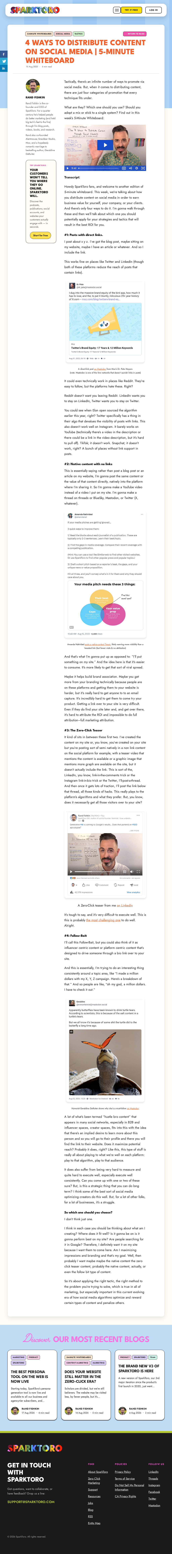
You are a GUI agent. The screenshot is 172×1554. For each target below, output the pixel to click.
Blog (90, 1510)
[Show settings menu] (136, 168)
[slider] (99, 168)
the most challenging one (103, 920)
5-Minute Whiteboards (39, 33)
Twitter (152, 1499)
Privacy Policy (123, 1472)
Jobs (90, 1503)
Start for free (40, 235)
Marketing (19, 1357)
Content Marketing (77, 1362)
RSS (90, 1516)
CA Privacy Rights (125, 1496)
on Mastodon (100, 369)
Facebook (154, 1492)
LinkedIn (153, 1472)
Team (152, 1357)
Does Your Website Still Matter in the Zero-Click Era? (83, 1377)
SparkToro (18, 1362)
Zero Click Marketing (94, 1481)
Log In (153, 10)
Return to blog (135, 33)
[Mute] (130, 168)
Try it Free (131, 10)
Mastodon (154, 1505)
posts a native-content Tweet (97, 644)
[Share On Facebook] (4, 54)
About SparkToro (98, 1472)
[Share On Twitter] (4, 61)
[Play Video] (67, 168)
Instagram (154, 1485)
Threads (153, 1479)
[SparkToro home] (35, 10)
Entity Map (94, 1523)
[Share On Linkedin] (4, 68)
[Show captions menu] (124, 168)
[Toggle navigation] (117, 10)
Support (93, 1490)
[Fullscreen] (143, 168)
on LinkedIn (125, 905)
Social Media (63, 33)
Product (33, 1357)
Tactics (78, 33)
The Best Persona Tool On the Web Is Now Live (29, 1377)
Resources (94, 1496)
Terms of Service (125, 1479)
